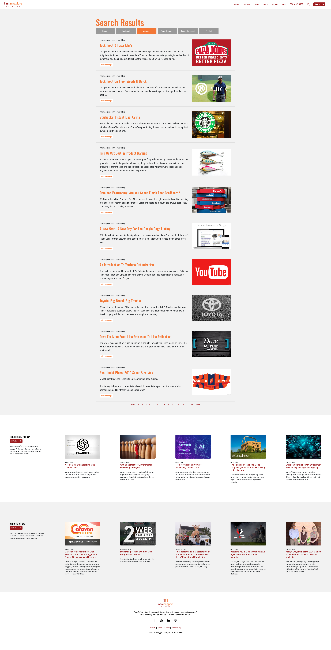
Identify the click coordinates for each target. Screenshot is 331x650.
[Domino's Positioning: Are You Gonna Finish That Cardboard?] (211, 200)
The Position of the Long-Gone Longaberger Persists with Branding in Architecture (248, 467)
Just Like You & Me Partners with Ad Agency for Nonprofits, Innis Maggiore (248, 554)
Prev (133, 404)
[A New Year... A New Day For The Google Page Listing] (211, 236)
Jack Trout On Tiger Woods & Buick (123, 81)
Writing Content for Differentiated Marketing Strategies (136, 466)
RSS (20, 441)
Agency (236, 4)
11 (178, 404)
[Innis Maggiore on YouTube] (161, 620)
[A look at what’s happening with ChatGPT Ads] (82, 447)
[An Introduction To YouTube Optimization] (211, 272)
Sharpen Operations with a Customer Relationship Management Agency (303, 466)
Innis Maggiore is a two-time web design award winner (136, 553)
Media (284, 4)
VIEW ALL (14, 441)
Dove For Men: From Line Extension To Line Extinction (135, 336)
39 (192, 404)
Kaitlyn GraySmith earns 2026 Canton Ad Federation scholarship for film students (303, 554)
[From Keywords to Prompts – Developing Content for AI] (193, 447)
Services (265, 4)
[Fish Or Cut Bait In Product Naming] (211, 162)
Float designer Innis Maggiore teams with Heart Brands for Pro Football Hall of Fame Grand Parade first (192, 554)
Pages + (105, 31)
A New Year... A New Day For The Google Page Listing (135, 228)
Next (197, 404)
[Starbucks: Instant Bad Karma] (211, 125)
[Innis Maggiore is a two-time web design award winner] (138, 534)
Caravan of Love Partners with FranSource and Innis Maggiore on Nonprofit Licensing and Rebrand (81, 554)
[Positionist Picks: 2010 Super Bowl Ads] (211, 382)
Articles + (146, 31)
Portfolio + (126, 31)
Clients (256, 4)
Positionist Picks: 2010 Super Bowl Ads (126, 372)
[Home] (13, 4)
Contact (167, 628)
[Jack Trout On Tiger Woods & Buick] (211, 89)
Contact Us (319, 4)
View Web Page (106, 65)
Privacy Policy (176, 628)
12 (183, 404)
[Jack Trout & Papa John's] (211, 53)
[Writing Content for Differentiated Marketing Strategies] (138, 447)
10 (173, 404)
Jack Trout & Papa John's (116, 45)
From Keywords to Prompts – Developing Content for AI (189, 466)
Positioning (246, 4)
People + (209, 31)
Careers (153, 628)
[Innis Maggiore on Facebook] (155, 620)
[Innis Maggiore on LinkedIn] (168, 620)
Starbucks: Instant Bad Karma (120, 117)
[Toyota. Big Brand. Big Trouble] (211, 308)
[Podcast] (175, 620)
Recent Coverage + (188, 31)
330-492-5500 (296, 4)
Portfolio (275, 4)
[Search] (308, 4)
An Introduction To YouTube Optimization (127, 264)
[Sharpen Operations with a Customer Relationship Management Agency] (303, 447)
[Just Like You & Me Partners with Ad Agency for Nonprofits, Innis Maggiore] (248, 534)
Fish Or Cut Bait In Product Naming (123, 153)
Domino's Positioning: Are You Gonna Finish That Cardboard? (140, 192)
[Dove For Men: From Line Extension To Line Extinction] (211, 344)
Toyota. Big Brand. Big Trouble (120, 300)
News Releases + (167, 31)
